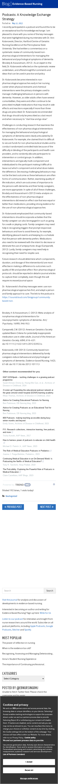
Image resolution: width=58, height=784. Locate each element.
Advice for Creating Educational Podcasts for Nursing (26, 400)
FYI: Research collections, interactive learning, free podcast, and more (29, 430)
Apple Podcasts (37, 626)
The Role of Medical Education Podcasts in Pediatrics (26, 451)
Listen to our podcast (12, 619)
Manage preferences (29, 778)
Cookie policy (30, 738)
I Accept (28, 762)
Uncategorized (11, 496)
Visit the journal (9, 600)
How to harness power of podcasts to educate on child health (29, 440)
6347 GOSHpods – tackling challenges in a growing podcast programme (28, 378)
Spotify (27, 629)
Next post (45, 507)
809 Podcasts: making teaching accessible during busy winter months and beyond (26, 419)
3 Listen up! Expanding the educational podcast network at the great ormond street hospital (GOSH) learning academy (28, 391)
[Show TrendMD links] (54, 484)
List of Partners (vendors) (14, 754)
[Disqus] (29, 549)
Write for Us (45, 613)
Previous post (14, 507)
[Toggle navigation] (52, 4)
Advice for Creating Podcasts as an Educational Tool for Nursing (27, 409)
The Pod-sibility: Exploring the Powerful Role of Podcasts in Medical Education (28, 470)
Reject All (29, 770)
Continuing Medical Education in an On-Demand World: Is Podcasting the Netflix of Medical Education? (27, 460)
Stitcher (16, 629)
